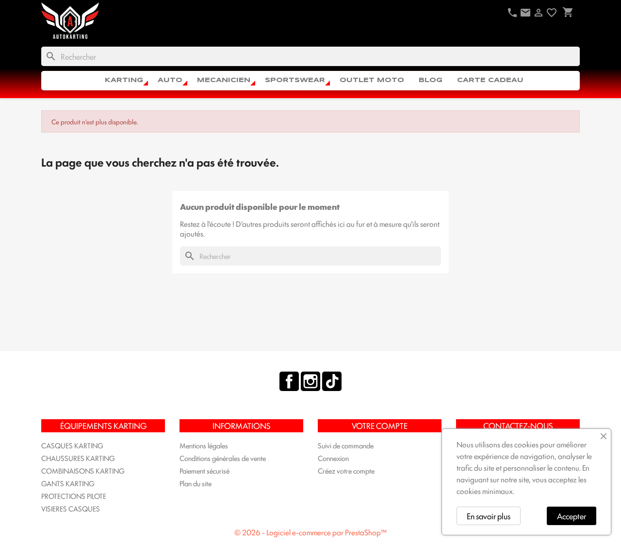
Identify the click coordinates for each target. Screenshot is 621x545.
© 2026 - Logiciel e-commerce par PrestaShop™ (310, 532)
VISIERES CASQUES (70, 508)
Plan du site (196, 483)
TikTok (332, 381)
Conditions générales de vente (223, 458)
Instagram (310, 381)
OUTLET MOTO (372, 80)
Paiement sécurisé (204, 470)
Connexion (333, 458)
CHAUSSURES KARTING (78, 458)
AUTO (170, 80)
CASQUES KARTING (72, 445)
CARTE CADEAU (490, 80)
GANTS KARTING (68, 483)
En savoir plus (488, 516)
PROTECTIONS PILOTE (73, 496)
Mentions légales (204, 445)
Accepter (571, 516)
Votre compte (380, 425)
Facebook (289, 381)
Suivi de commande (346, 445)
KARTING (124, 80)
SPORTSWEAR (295, 80)
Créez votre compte (346, 470)
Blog (430, 80)
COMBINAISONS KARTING (83, 470)
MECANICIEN (223, 80)
